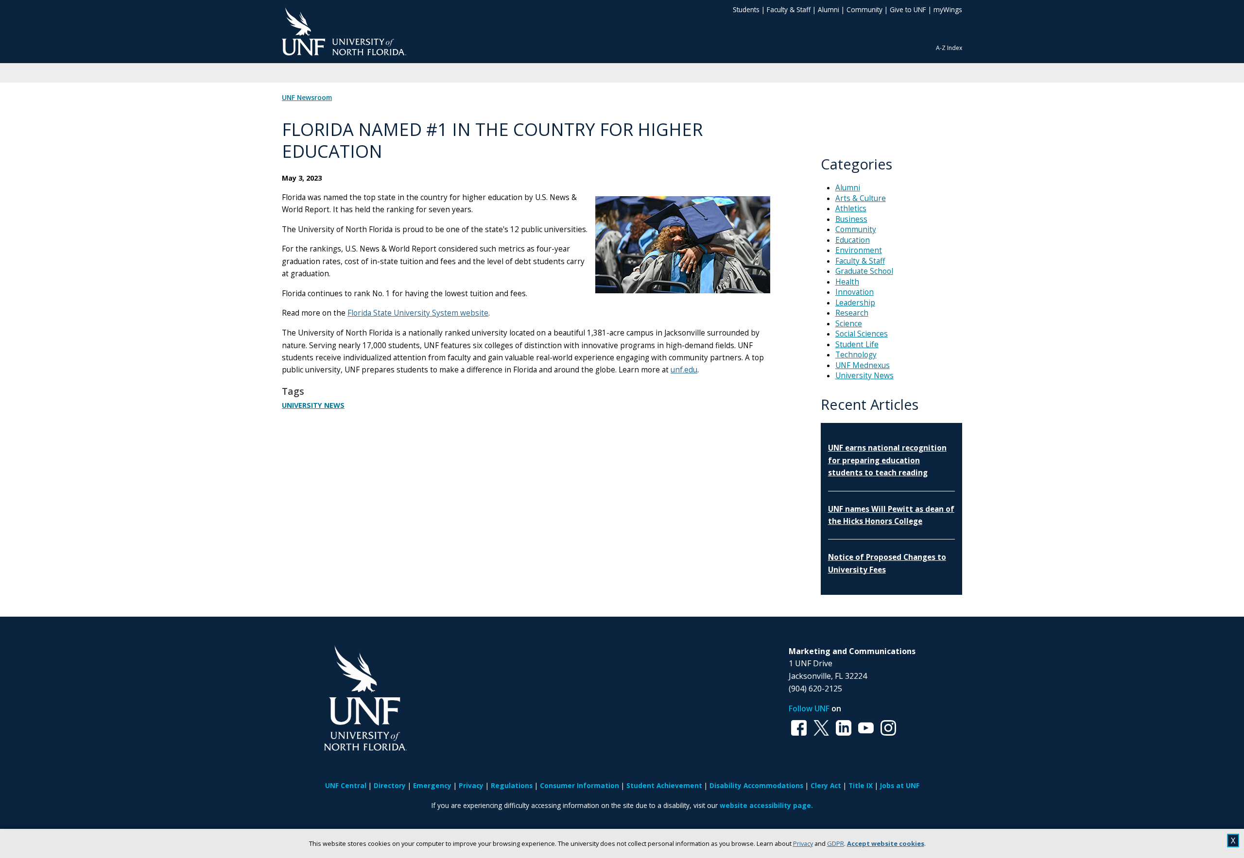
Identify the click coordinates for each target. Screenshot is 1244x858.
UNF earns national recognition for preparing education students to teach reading (887, 460)
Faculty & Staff (789, 9)
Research (851, 313)
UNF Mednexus (862, 365)
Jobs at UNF (899, 785)
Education (852, 240)
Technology (856, 355)
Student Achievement (664, 785)
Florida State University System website (417, 313)
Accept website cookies (885, 843)
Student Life (857, 344)
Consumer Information (579, 785)
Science (848, 324)
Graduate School (864, 271)
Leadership (855, 303)
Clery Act (826, 785)
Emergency (432, 785)
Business (851, 219)
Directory (390, 785)
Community (864, 9)
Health (847, 282)
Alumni (828, 9)
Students (746, 9)
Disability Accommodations (756, 785)
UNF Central (345, 785)
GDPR (835, 843)
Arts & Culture (860, 198)
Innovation (854, 292)
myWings (947, 9)
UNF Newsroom (307, 97)
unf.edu (684, 370)
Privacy (803, 843)
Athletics (850, 208)
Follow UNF (809, 708)
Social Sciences (861, 334)
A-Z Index (949, 48)
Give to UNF (908, 9)
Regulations (512, 785)
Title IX (860, 785)
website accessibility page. (766, 805)
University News (313, 405)
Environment (858, 250)
